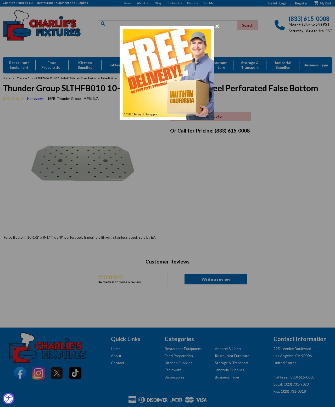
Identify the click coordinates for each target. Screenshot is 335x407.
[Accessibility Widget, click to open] (8, 398)
